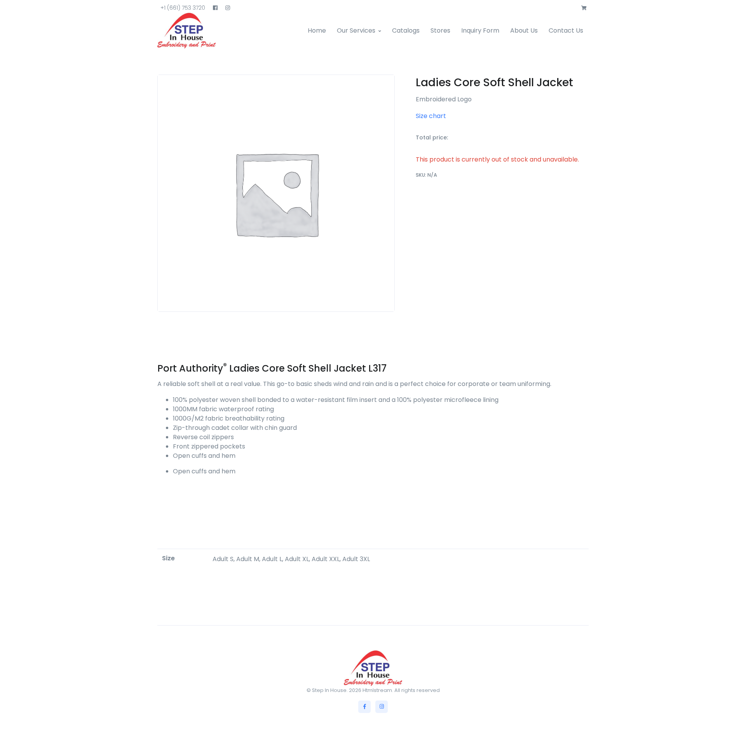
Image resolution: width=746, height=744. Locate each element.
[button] (584, 8)
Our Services (356, 30)
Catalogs (406, 30)
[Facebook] (364, 707)
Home (317, 30)
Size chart (431, 115)
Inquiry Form (480, 30)
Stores (440, 30)
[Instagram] (381, 707)
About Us (524, 30)
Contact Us (566, 30)
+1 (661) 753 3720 (182, 8)
